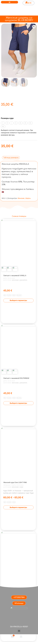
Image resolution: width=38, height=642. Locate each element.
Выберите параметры (18, 300)
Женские (21, 198)
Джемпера (23, 280)
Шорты (28, 198)
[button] (9, 2)
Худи (21, 487)
